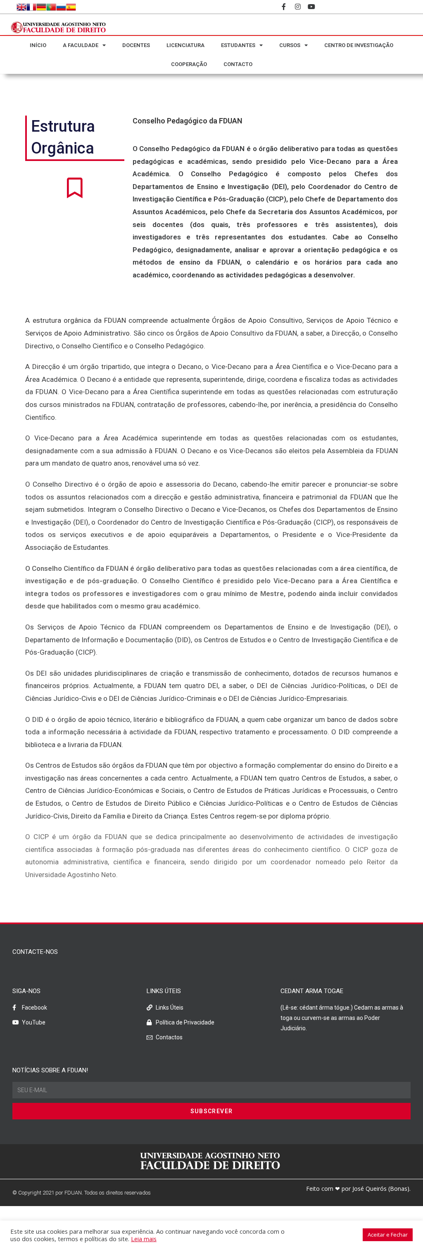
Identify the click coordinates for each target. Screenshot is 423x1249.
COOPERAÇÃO (189, 64)
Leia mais (144, 1238)
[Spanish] (71, 6)
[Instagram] (298, 7)
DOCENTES (136, 45)
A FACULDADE (80, 45)
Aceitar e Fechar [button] (388, 1234)
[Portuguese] (51, 6)
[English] (21, 6)
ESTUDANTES (238, 45)
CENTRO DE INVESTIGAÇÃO (358, 45)
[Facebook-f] (284, 7)
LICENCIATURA (185, 45)
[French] (31, 6)
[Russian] (61, 6)
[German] (41, 6)
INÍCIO (38, 45)
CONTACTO (237, 64)
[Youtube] (312, 7)
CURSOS (289, 45)
